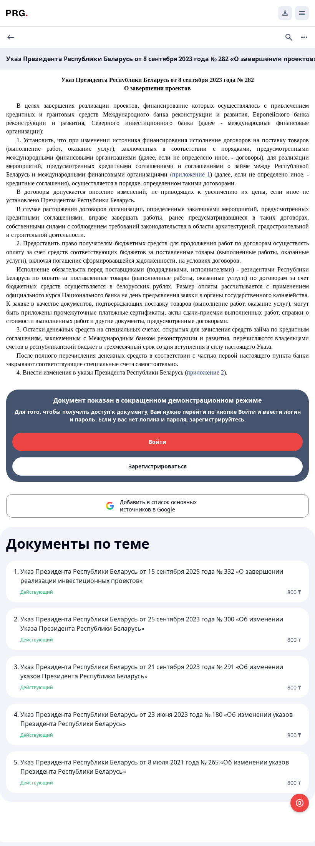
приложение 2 (205, 372)
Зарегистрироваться (157, 466)
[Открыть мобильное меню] (302, 13)
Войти (157, 441)
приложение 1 (191, 174)
